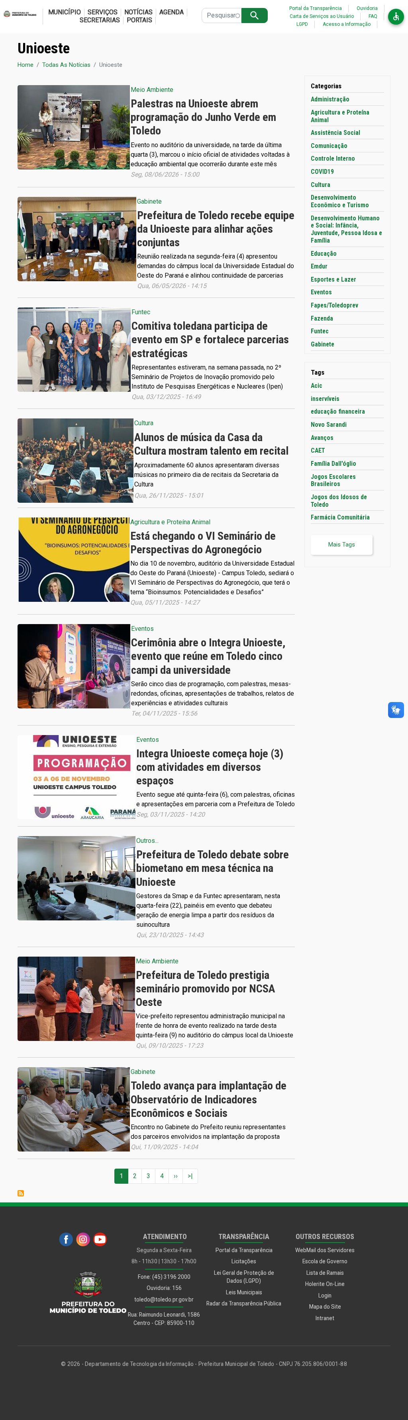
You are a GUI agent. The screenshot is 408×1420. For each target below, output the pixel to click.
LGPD (302, 24)
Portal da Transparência (315, 8)
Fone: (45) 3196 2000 (164, 1277)
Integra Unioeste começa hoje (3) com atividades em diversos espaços (209, 767)
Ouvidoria (367, 8)
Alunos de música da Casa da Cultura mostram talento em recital (211, 444)
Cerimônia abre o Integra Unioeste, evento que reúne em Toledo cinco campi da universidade (208, 656)
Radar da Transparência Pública (243, 1303)
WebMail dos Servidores (325, 1250)
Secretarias (100, 20)
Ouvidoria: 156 (164, 1288)
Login (325, 1295)
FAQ (373, 16)
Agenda (171, 12)
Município (64, 12)
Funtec (140, 312)
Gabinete (149, 201)
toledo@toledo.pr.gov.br (164, 1299)
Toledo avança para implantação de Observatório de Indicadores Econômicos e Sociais (208, 1099)
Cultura (143, 423)
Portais (139, 20)
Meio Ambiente (152, 89)
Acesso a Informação (347, 24)
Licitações (243, 1261)
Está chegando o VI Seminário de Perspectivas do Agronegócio (203, 542)
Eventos (142, 628)
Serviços (103, 12)
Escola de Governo (324, 1261)
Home (25, 64)
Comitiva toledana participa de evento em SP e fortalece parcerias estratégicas (210, 339)
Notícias (138, 12)
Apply (255, 15)
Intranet (325, 1318)
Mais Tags (341, 544)
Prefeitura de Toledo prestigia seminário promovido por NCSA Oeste (205, 989)
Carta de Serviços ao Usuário (322, 16)
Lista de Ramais (325, 1273)
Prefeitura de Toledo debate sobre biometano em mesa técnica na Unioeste (212, 868)
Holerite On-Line (325, 1284)
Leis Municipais (244, 1292)
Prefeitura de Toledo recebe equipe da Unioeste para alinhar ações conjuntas (215, 229)
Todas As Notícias (66, 64)
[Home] (18, 17)
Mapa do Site (325, 1306)
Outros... (147, 840)
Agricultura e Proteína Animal (170, 522)
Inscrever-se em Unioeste (21, 1193)
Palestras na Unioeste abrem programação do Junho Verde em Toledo (203, 117)
